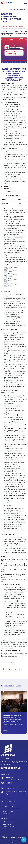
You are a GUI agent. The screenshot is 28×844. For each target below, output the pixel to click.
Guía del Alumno (6, 824)
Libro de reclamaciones (8, 804)
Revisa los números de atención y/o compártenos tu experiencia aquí (16, 793)
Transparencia (6, 813)
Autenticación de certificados (10, 808)
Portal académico (7, 821)
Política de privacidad (8, 811)
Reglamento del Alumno (9, 826)
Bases (5, 9)
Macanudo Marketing (18, 842)
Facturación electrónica (8, 806)
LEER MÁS (6, 731)
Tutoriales (5, 829)
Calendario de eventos (8, 801)
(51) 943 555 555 (10, 788)
